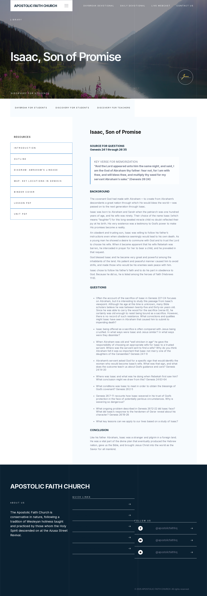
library (16, 20)
